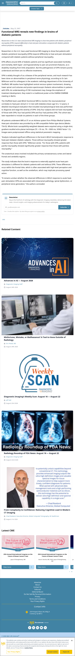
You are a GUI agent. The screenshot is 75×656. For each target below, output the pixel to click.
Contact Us (37, 587)
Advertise (37, 582)
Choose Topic (35, 9)
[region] (37, 646)
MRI (3, 219)
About (37, 585)
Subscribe (63, 207)
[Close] (72, 640)
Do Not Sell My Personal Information (37, 594)
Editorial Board (37, 592)
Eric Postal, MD (11, 343)
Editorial (37, 589)
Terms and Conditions (37, 599)
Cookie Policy (28, 648)
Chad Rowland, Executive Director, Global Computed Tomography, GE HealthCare (32, 516)
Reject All (66, 652)
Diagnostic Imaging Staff (14, 284)
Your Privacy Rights (37, 601)
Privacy (37, 596)
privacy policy (41, 211)
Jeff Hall (8, 400)
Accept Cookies (53, 652)
